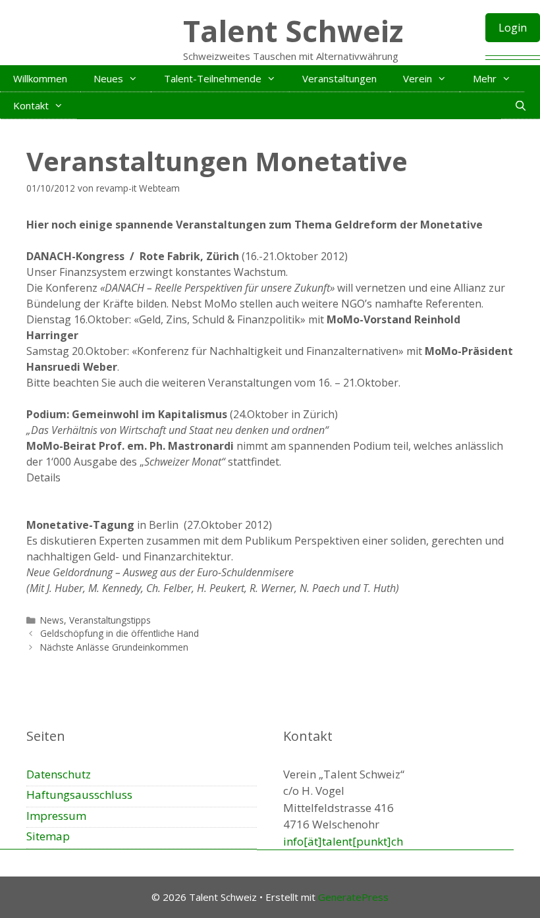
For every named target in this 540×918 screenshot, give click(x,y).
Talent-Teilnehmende (212, 78)
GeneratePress (353, 897)
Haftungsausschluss (79, 794)
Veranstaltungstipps (110, 620)
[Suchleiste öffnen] (520, 105)
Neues (108, 78)
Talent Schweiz (293, 31)
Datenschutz (58, 774)
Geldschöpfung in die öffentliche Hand (119, 633)
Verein (417, 78)
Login (513, 27)
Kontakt (31, 105)
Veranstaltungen (339, 78)
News (52, 620)
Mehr (485, 78)
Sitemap (48, 836)
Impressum (56, 815)
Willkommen (40, 78)
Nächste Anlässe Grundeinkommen (114, 647)
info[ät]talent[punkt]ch (343, 841)
